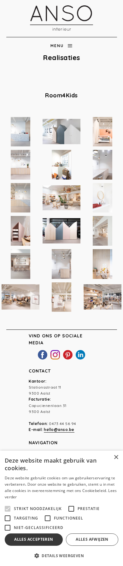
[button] (61, 555)
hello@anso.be (59, 429)
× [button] (116, 457)
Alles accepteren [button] (33, 539)
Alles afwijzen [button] (92, 539)
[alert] (61, 508)
